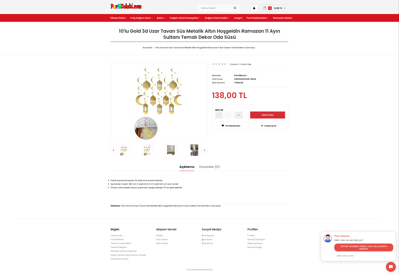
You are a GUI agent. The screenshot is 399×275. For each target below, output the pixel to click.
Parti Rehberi (117, 239)
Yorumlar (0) (209, 167)
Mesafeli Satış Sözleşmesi (124, 251)
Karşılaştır (270, 126)
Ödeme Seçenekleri (121, 243)
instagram (209, 235)
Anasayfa (147, 47)
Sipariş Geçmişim (256, 239)
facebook (208, 243)
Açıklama (186, 167)
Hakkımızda (117, 235)
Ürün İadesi (162, 239)
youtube (208, 239)
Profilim (251, 235)
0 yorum (234, 64)
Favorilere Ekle (232, 126)
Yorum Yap (245, 64)
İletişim (159, 235)
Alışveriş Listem (255, 243)
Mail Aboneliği (255, 247)
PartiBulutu (240, 75)
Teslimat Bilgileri (119, 247)
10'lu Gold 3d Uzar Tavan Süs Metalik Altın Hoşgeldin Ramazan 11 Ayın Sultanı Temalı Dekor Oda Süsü (205, 47)
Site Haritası (162, 243)
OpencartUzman (204, 269)
